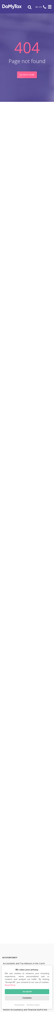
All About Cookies (33, 1005)
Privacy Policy (19, 1005)
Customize (27, 998)
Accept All (27, 992)
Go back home (27, 75)
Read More (10, 985)
